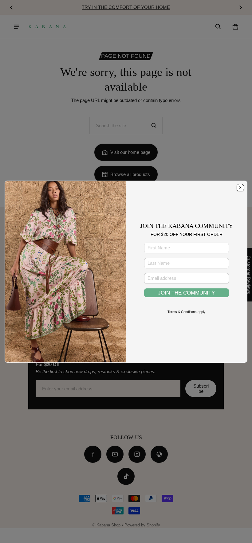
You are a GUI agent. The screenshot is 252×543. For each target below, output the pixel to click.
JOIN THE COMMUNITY (186, 292)
